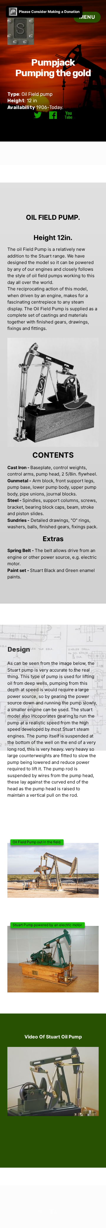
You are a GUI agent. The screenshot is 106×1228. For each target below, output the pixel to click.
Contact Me (75, 1200)
